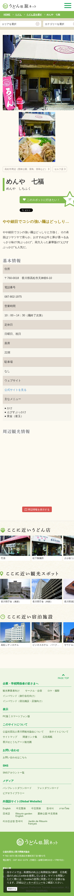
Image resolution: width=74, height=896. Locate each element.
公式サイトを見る (15, 389)
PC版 (5, 716)
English (7, 808)
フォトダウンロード (48, 788)
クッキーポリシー (33, 882)
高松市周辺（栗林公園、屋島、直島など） (26, 169)
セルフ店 (58, 169)
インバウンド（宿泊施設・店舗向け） (23, 701)
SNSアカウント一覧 (13, 772)
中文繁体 (21, 808)
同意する (12, 889)
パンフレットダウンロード (17, 788)
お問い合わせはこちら (15, 757)
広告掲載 (47, 736)
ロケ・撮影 (53, 690)
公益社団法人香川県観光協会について (23, 731)
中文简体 (36, 808)
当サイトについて (58, 731)
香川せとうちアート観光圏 (17, 742)
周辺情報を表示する (38, 509)
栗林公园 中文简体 (48, 813)
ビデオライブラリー (13, 793)
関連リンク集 (30, 736)
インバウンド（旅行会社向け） (19, 695)
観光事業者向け (11, 690)
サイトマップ (10, 736)
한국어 (50, 808)
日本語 (6, 813)
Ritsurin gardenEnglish (23, 814)
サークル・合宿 (33, 690)
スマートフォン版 (20, 716)
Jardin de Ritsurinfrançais (37, 822)
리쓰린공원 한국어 (13, 821)
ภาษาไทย (64, 808)
